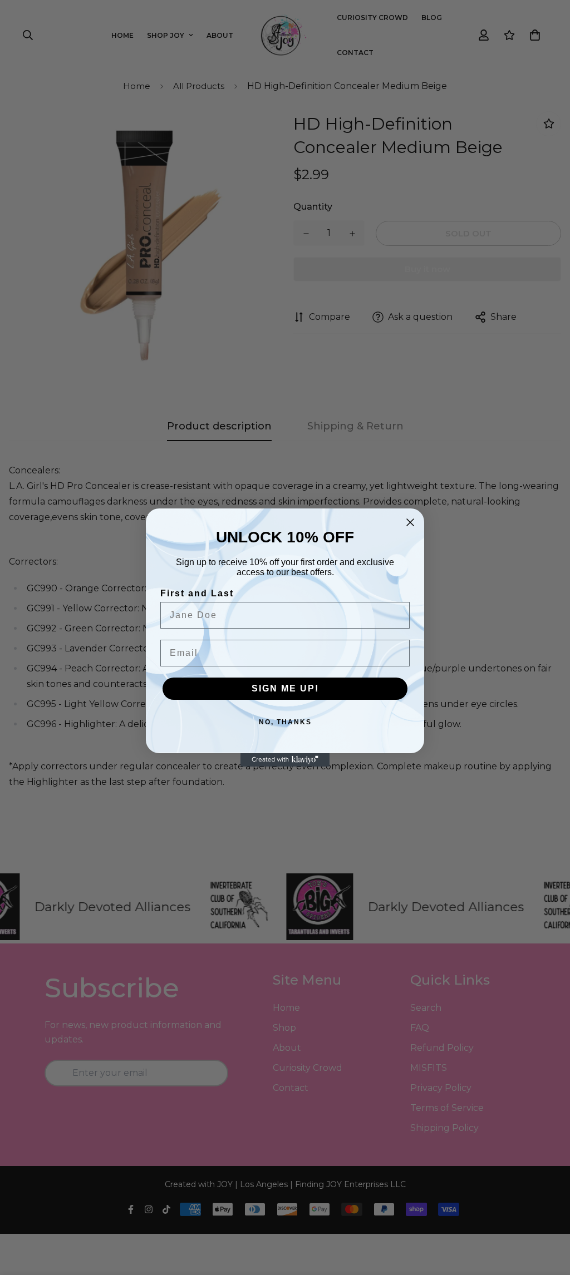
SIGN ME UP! (285, 688)
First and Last (197, 593)
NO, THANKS (285, 722)
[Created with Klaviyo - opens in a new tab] (285, 760)
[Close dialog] (410, 522)
